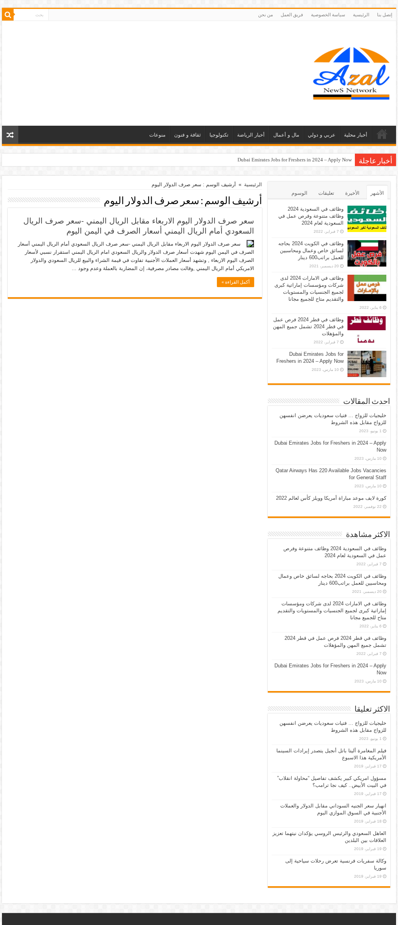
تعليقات (326, 193)
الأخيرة (352, 193)
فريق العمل (292, 14)
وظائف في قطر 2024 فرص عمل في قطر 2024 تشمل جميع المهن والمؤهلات (308, 326)
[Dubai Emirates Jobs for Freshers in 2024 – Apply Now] (366, 364)
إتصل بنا (384, 14)
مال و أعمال (286, 135)
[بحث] (8, 15)
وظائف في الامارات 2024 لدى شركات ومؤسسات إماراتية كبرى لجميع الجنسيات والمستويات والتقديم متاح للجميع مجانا (332, 610)
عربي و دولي (321, 135)
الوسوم (299, 193)
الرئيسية (361, 14)
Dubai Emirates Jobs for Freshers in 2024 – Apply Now (294, 160)
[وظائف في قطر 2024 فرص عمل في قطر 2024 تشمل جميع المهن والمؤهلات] (366, 329)
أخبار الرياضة (251, 135)
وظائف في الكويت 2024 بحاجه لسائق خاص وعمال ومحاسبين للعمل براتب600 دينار (311, 250)
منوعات (157, 135)
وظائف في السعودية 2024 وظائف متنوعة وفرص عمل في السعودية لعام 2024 (311, 216)
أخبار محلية (355, 135)
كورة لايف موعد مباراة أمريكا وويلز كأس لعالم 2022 (331, 498)
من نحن (265, 14)
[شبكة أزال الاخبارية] (351, 71)
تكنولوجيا (219, 135)
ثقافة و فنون (187, 135)
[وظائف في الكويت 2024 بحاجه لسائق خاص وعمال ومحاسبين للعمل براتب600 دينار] (366, 253)
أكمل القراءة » (236, 282)
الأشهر (377, 193)
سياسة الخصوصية (328, 14)
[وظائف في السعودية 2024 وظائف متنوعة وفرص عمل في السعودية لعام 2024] (366, 219)
